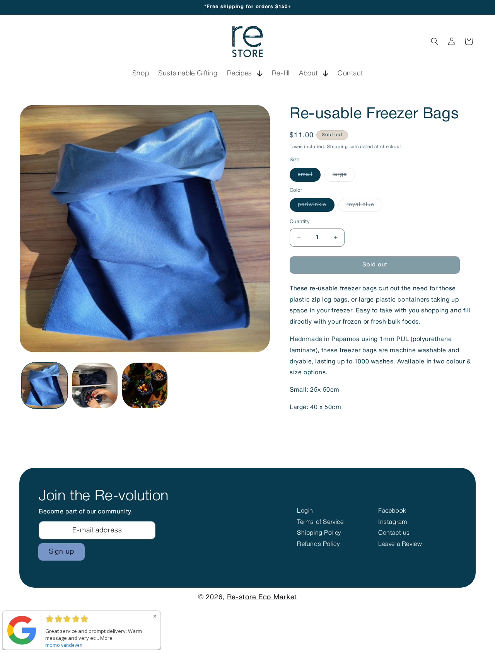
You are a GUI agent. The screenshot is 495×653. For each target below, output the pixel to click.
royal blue (364, 207)
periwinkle (316, 207)
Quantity (300, 222)
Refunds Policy (318, 544)
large (344, 177)
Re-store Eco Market (262, 597)
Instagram (392, 522)
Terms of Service (320, 522)
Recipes (239, 73)
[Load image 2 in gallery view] (95, 385)
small (309, 177)
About (308, 73)
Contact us (394, 533)
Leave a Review (400, 544)
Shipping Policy (319, 533)
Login (305, 511)
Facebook (392, 511)
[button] (244, 74)
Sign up (61, 552)
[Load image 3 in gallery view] (145, 385)
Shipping (337, 147)
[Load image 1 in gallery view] (44, 385)
